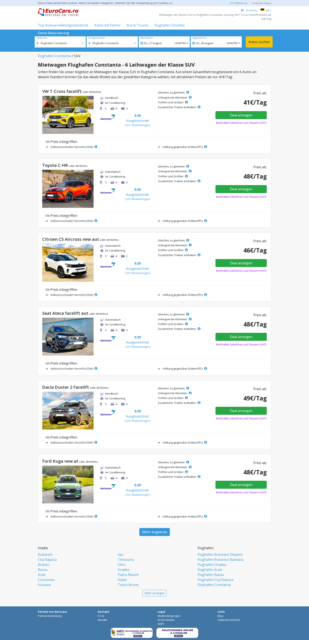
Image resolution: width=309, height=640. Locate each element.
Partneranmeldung (50, 616)
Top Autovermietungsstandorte (63, 25)
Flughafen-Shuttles (169, 25)
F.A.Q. (101, 616)
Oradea (123, 569)
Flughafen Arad (210, 569)
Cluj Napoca (47, 559)
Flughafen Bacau (211, 574)
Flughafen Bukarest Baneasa (220, 559)
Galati (122, 579)
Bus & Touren (138, 25)
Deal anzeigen (241, 115)
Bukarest (45, 554)
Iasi (120, 554)
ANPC (161, 624)
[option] (52, 43)
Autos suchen (259, 42)
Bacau (43, 569)
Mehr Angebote (154, 532)
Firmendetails (166, 620)
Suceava (44, 584)
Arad (41, 574)
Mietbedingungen (169, 616)
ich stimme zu (238, 3)
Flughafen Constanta (54, 56)
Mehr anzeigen (154, 593)
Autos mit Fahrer (107, 25)
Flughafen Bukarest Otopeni (220, 554)
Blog (220, 616)
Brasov (43, 564)
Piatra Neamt (128, 574)
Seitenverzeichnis (229, 620)
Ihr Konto (251, 10)
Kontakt (102, 620)
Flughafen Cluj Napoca (215, 579)
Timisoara (126, 559)
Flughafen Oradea (212, 564)
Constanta (46, 579)
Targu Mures (128, 584)
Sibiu (121, 564)
